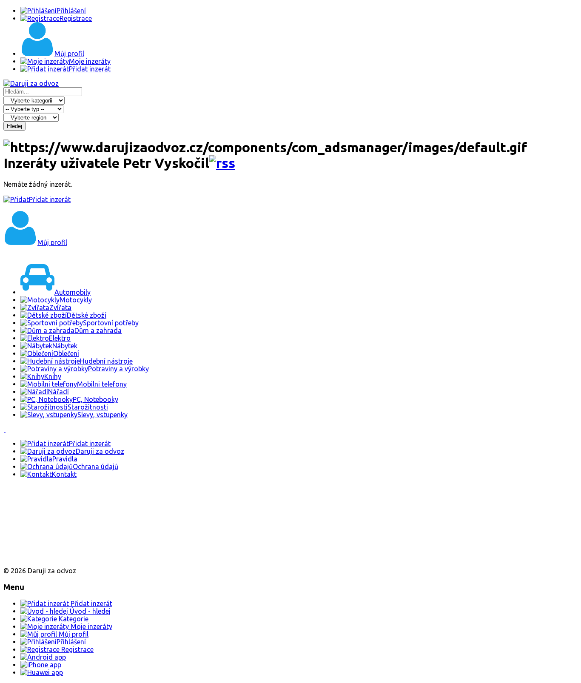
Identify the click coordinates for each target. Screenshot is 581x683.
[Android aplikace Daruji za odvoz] (34, 501)
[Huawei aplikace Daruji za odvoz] (34, 556)
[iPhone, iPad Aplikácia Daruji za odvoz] (31, 529)
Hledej (14, 126)
